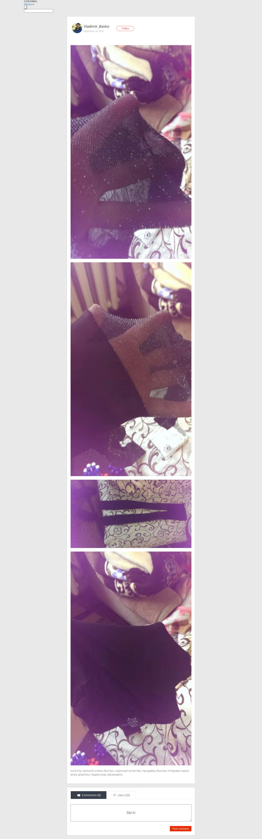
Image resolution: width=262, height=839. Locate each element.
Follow (125, 28)
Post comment (181, 828)
